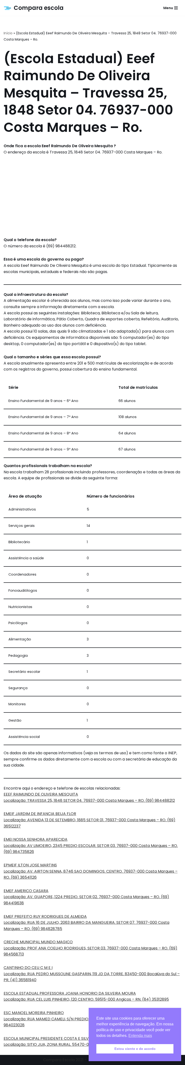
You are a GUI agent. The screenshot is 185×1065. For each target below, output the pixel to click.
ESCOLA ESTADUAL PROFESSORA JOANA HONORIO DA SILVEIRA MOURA (70, 993)
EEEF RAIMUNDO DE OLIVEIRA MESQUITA (41, 794)
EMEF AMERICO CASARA (26, 891)
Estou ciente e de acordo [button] (135, 1049)
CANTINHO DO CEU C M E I (28, 967)
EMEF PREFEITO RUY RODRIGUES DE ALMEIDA (45, 916)
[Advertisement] (92, 196)
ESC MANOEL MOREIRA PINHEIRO (34, 1013)
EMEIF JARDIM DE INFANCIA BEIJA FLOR (40, 813)
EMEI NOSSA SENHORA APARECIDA (35, 839)
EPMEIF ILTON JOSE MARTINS (30, 865)
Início (8, 33)
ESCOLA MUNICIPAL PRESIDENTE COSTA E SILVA (47, 1038)
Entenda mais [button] (140, 1036)
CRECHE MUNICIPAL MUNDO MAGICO (38, 942)
